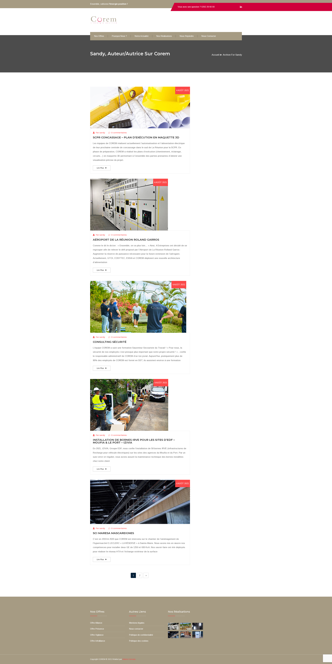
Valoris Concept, (129, 659)
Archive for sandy (232, 55)
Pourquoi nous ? (119, 36)
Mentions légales (136, 623)
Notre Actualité (141, 36)
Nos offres (99, 36)
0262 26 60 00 (208, 7)
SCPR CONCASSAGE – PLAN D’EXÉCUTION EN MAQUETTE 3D (136, 137)
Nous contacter (208, 36)
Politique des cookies (138, 641)
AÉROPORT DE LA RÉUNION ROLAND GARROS (126, 239)
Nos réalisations (164, 36)
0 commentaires (119, 133)
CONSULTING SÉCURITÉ (109, 341)
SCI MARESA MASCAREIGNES (113, 533)
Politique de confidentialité (141, 635)
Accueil (215, 55)
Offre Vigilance (96, 635)
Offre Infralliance (97, 641)
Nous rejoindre (187, 36)
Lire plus (100, 168)
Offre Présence (97, 629)
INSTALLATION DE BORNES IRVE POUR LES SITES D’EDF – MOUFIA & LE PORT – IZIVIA (134, 441)
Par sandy (100, 133)
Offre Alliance (96, 623)
